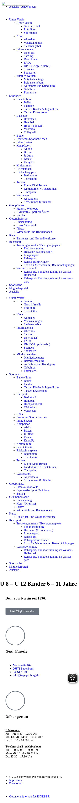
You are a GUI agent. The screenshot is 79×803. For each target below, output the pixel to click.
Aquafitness (31, 198)
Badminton (30, 175)
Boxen (28, 152)
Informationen (25, 49)
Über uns (29, 52)
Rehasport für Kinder (36, 261)
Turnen (21, 182)
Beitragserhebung (34, 82)
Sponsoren (30, 72)
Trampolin (30, 192)
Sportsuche (15, 284)
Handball (29, 122)
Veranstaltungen (33, 42)
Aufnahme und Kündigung (39, 85)
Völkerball (30, 129)
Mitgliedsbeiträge (34, 79)
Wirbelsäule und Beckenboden (34, 231)
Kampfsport (23, 145)
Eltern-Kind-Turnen (35, 185)
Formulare (30, 92)
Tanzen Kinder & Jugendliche (41, 109)
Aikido (28, 148)
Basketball (30, 119)
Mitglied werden (26, 75)
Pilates (20, 228)
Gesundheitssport (19, 218)
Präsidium (29, 307)
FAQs (27, 62)
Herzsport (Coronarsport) (38, 251)
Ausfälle (14, 291)
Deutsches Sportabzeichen (32, 138)
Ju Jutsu (28, 155)
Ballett (27, 102)
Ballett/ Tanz (24, 99)
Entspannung (24, 221)
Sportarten (15, 95)
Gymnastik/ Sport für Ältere (33, 211)
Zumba (21, 215)
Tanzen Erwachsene (35, 112)
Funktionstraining (34, 248)
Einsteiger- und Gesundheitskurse (36, 238)
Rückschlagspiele (27, 172)
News (20, 36)
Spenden (29, 69)
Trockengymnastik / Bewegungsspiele (39, 245)
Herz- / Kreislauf (26, 225)
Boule (20, 135)
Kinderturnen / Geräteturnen (40, 188)
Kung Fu (29, 162)
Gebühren (29, 89)
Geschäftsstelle (32, 304)
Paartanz (29, 105)
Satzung (28, 56)
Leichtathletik (24, 168)
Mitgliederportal (18, 288)
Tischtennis (30, 178)
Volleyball (30, 132)
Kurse (12, 235)
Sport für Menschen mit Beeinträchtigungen (49, 265)
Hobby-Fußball (33, 125)
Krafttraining (24, 165)
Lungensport (31, 255)
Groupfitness (16, 205)
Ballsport (22, 115)
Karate (28, 158)
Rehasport (15, 241)
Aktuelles (29, 39)
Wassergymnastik (27, 268)
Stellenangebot (32, 46)
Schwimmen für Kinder (37, 202)
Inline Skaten (24, 142)
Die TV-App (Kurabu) (37, 65)
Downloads (30, 59)
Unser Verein (16, 297)
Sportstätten (30, 311)
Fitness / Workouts (27, 208)
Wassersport (23, 195)
